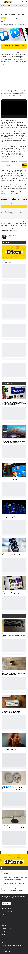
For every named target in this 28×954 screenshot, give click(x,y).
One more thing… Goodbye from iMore (13, 868)
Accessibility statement (7, 920)
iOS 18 (9, 5)
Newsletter (4, 934)
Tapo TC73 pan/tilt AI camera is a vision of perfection (14, 872)
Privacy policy (4, 914)
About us (3, 931)
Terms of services (16, 209)
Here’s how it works (9, 25)
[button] (26, 2)
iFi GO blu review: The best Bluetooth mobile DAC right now (13, 884)
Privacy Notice (18, 211)
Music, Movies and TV (6, 10)
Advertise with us (5, 937)
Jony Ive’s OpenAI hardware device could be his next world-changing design (14, 889)
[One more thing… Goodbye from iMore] (14, 862)
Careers (3, 922)
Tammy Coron (11, 18)
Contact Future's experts (7, 911)
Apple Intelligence (19, 5)
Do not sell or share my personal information (11, 945)
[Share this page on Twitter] (4, 21)
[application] (14, 108)
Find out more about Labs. (14, 47)
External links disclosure (7, 928)
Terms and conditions (6, 908)
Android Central (5, 939)
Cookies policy (5, 917)
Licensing (4, 925)
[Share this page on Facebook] (2, 21)
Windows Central (5, 942)
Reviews (3, 18)
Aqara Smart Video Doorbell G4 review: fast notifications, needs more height (15, 878)
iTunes (13, 10)
